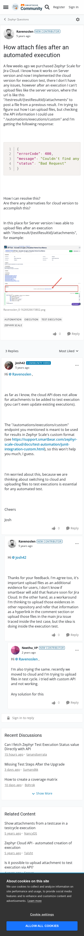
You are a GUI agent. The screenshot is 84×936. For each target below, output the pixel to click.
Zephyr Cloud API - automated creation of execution (38, 845)
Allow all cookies (42, 926)
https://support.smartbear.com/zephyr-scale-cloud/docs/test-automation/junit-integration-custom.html (41, 444)
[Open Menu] (78, 19)
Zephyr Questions (18, 19)
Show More (44, 793)
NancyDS (30, 833)
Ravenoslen (24, 31)
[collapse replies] (42, 359)
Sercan (29, 873)
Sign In (74, 7)
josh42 (20, 363)
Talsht (28, 853)
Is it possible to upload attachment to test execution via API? (38, 865)
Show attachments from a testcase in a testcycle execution (36, 825)
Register (59, 7)
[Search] (47, 7)
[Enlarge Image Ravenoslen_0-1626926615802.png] (42, 276)
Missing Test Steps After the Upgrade (35, 764)
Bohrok (30, 785)
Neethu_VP (30, 648)
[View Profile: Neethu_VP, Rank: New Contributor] (15, 650)
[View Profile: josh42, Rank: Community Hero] (9, 365)
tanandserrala (36, 754)
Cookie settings (42, 914)
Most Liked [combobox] (69, 351)
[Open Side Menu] (6, 7)
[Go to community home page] (27, 7)
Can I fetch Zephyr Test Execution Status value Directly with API (42, 746)
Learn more (35, 900)
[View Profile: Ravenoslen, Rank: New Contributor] (8, 33)
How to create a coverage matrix (31, 779)
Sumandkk (30, 769)
